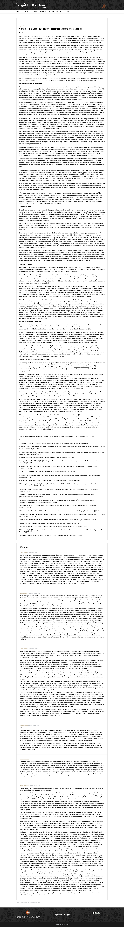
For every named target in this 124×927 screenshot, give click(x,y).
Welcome (19, 12)
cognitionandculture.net (63, 924)
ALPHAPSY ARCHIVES (55, 12)
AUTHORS (34, 12)
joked (43, 281)
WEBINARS (42, 12)
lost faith (82, 399)
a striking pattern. (92, 71)
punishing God (57, 193)
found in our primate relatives (81, 367)
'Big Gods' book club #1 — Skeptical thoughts (28, 902)
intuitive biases (26, 93)
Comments (68, 12)
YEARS (27, 12)
